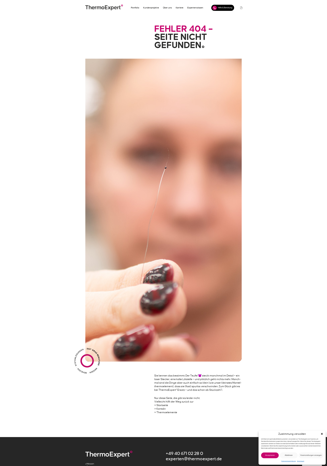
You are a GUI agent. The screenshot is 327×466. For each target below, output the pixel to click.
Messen (90, 464)
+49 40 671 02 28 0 (184, 453)
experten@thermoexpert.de (194, 458)
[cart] (241, 8)
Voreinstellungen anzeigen (311, 455)
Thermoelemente (166, 412)
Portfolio (135, 8)
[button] (322, 434)
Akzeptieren (270, 455)
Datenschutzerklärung (288, 461)
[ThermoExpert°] (104, 8)
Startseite (162, 405)
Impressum (300, 461)
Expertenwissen (195, 8)
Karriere (179, 8)
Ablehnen (289, 455)
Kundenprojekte (151, 8)
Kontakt (161, 408)
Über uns (167, 8)
